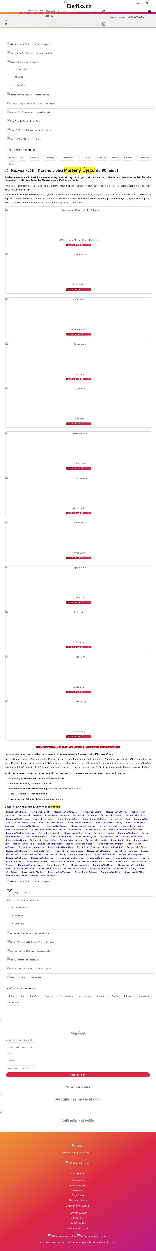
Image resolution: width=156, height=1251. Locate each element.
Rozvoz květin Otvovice (88, 847)
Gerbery (13, 164)
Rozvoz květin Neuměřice (60, 847)
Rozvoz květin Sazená (80, 854)
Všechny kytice (42, 44)
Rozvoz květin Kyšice (86, 836)
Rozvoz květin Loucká (23, 843)
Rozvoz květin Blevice (116, 811)
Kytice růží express (47, 103)
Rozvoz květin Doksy (44, 818)
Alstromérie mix (78, 329)
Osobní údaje (78, 1195)
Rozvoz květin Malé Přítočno (109, 843)
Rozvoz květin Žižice (134, 872)
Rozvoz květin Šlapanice (131, 854)
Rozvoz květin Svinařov (62, 861)
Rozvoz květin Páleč (113, 847)
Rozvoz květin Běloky (40, 811)
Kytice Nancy (79, 731)
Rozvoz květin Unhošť (103, 865)
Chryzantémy (66, 157)
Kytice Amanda (79, 463)
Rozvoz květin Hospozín (29, 826)
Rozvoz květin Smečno (42, 857)
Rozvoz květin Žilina (110, 872)
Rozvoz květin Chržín (136, 815)
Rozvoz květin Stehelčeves (70, 857)
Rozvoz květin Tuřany (57, 865)
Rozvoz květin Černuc (111, 815)
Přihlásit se (78, 1074)
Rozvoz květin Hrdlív (109, 826)
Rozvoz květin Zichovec (86, 872)
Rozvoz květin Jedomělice (43, 829)
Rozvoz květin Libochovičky (43, 840)
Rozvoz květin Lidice (120, 840)
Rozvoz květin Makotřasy (50, 843)
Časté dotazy (78, 1180)
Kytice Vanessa (78, 284)
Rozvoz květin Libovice (71, 840)
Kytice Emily (79, 552)
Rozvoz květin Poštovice (125, 850)
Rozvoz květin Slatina (16, 857)
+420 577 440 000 (78, 1213)
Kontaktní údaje (78, 1223)
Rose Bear (35, 121)
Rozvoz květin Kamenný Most (20, 833)
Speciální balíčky (44, 112)
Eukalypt (101, 157)
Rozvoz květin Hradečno (83, 826)
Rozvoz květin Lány (109, 836)
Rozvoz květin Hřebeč (133, 826)
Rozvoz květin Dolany (68, 818)
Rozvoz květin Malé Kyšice (79, 843)
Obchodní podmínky (78, 1185)
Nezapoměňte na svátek (76, 3)
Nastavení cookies (78, 1200)
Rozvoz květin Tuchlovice (30, 865)
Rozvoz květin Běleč (16, 811)
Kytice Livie (78, 686)
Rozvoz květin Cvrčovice (18, 818)
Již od (75, 245)
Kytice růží (35, 62)
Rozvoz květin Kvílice (61, 836)
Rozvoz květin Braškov (30, 815)
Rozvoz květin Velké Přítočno (20, 868)
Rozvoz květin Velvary (49, 868)
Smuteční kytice (43, 130)
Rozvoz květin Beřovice (65, 811)
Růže (11, 157)
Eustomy (49, 157)
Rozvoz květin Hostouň (56, 826)
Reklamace (78, 1190)
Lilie (22, 157)
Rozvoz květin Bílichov (91, 811)
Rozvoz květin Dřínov (120, 818)
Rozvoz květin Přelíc (32, 854)
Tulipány (128, 157)
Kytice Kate (78, 418)
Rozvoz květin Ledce (132, 836)
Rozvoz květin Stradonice (125, 857)
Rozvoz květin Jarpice (16, 829)
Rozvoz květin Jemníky (70, 829)
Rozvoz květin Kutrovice (35, 836)
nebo (115, 3)
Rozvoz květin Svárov (37, 861)
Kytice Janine (79, 597)
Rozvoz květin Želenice (59, 872)
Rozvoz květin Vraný (100, 868)
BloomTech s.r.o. (63, 1242)
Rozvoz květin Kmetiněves (77, 833)
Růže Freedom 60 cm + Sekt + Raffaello (78, 240)
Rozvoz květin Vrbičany (125, 868)
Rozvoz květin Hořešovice (79, 822)
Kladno (55, 806)
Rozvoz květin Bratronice (57, 815)
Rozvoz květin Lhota (16, 840)
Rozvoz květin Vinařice (75, 868)
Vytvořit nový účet (78, 1087)
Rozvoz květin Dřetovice (94, 818)
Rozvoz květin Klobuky (49, 833)
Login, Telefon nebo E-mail (19, 1040)
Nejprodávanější (44, 53)
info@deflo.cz (78, 1218)
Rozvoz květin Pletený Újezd (69, 850)
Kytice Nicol (78, 642)
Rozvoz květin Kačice (95, 829)
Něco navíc (35, 138)
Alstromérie (85, 157)
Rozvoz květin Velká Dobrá (131, 865)
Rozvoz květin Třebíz (118, 861)
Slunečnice (143, 157)
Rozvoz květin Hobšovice (51, 822)
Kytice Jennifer (79, 508)
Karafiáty (35, 157)
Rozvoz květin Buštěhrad (85, 815)
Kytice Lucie (79, 374)
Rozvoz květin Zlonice (16, 875)
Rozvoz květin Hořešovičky (109, 822)
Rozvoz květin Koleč (128, 833)
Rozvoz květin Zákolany (32, 872)
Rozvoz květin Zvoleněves (44, 875)
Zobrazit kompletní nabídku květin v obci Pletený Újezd (78, 747)
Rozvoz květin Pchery (16, 850)
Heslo (9, 1053)
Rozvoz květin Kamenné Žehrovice (125, 829)
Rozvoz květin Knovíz (104, 833)
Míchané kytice (41, 94)
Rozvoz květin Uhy (80, 865)
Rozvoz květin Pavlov (137, 847)
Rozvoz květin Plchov (41, 850)
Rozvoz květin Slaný (105, 854)
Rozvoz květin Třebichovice (91, 861)
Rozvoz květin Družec (24, 822)
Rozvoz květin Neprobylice (31, 847)
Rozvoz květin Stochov (98, 857)
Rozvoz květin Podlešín (98, 850)
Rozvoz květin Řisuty (56, 854)
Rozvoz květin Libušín (96, 840)
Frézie (115, 157)
